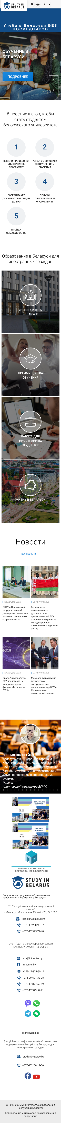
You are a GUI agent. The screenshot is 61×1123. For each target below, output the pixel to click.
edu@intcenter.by (32, 958)
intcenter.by (29, 964)
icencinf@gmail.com (33, 918)
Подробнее (18, 77)
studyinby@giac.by (33, 1056)
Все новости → (30, 553)
